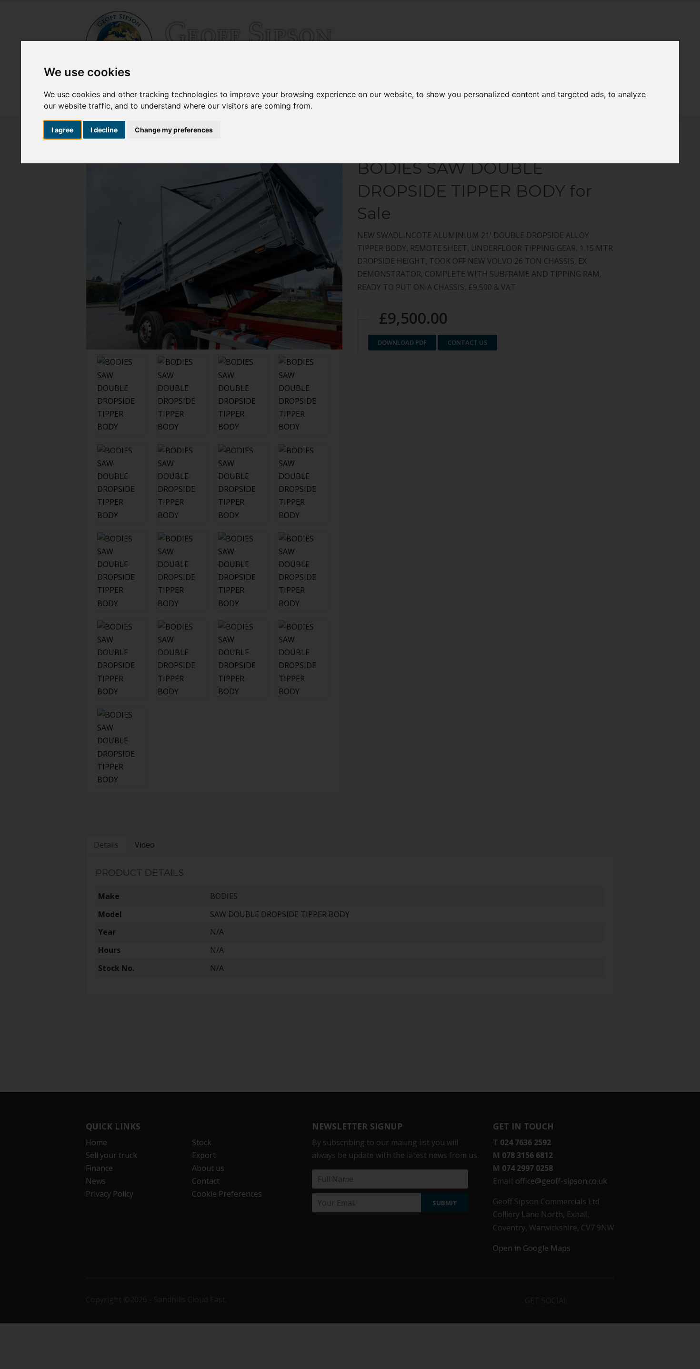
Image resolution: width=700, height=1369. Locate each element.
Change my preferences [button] (174, 130)
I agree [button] (62, 130)
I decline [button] (104, 130)
